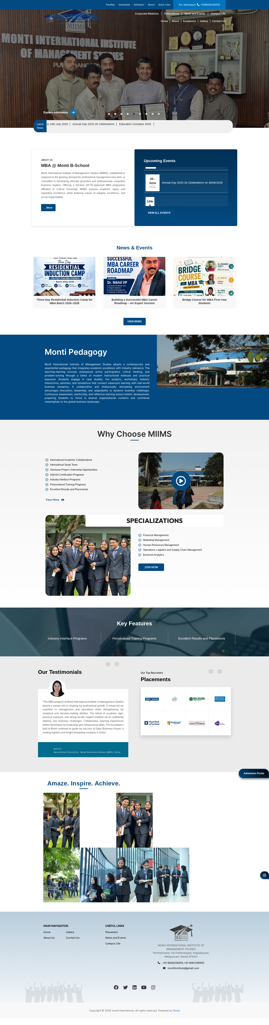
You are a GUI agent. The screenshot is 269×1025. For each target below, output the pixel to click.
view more (52, 499)
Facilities (110, 4)
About (175, 21)
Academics (189, 21)
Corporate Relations (147, 13)
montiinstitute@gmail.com (183, 968)
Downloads (124, 4)
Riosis (176, 1010)
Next (117, 664)
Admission (139, 4)
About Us (49, 937)
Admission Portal (254, 773)
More (49, 207)
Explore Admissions (55, 112)
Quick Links (164, 4)
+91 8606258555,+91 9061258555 (183, 962)
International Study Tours (134, 638)
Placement (111, 932)
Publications (171, 13)
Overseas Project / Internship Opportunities (202, 638)
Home (164, 21)
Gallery (204, 21)
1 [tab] (109, 114)
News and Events (194, 13)
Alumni (151, 4)
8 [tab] (152, 114)
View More (134, 321)
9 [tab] (159, 114)
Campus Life (218, 13)
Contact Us (219, 21)
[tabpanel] (83, 718)
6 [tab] (140, 114)
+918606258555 (209, 4)
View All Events (159, 213)
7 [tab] (146, 114)
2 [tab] (115, 114)
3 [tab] (121, 114)
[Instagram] (264, 875)
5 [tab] (134, 114)
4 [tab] (128, 114)
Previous (108, 664)
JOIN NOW (151, 567)
